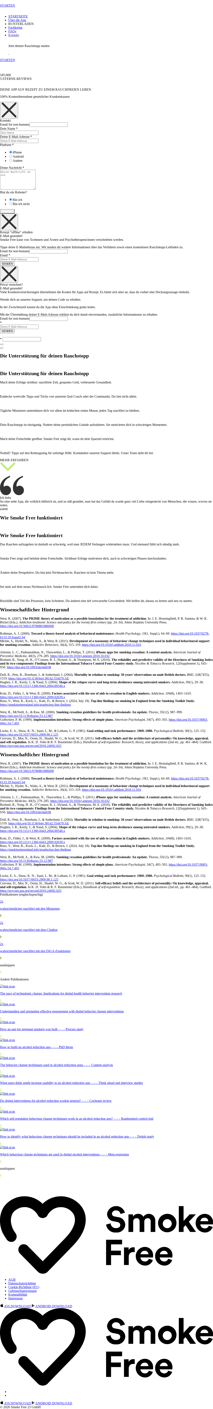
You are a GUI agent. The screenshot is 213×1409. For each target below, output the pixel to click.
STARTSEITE (18, 16)
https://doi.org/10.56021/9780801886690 (27, 626)
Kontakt (13, 35)
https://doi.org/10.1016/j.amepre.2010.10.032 (80, 656)
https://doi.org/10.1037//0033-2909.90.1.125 (29, 734)
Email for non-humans (14, 124)
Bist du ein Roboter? (13, 192)
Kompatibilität (17, 1294)
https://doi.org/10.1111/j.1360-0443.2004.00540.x (32, 686)
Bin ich (17, 199)
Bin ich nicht (21, 204)
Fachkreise (15, 27)
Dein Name (9, 128)
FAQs (12, 31)
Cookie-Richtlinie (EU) (23, 1287)
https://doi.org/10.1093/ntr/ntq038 (29, 667)
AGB (12, 1279)
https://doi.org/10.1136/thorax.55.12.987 (26, 716)
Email (5, 255)
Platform (7, 145)
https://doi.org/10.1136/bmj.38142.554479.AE (38, 678)
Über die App (17, 20)
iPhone (17, 152)
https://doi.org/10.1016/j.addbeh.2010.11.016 (111, 644)
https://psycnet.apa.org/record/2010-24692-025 (30, 746)
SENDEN (7, 263)
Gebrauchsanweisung (22, 1291)
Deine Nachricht (12, 167)
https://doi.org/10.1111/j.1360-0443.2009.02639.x (32, 697)
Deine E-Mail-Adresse (16, 136)
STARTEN (7, 5)
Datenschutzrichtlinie (22, 1283)
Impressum (15, 1298)
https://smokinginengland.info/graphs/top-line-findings (35, 704)
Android (18, 156)
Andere (17, 160)
